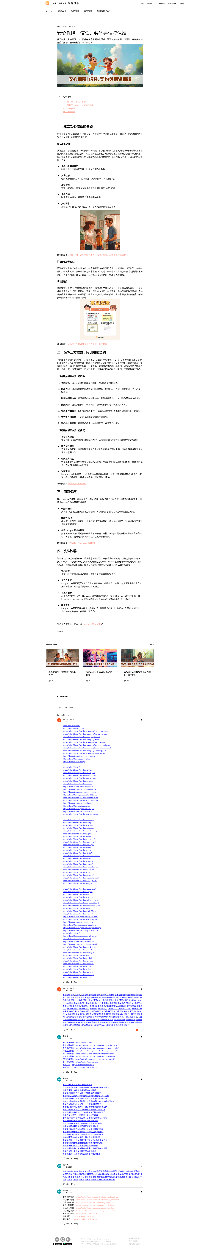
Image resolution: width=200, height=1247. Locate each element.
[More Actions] (141, 720)
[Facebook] (57, 1239)
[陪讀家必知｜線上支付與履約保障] (100, 658)
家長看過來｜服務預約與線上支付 (62, 673)
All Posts (49, 11)
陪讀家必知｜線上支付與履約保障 (99, 673)
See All (151, 644)
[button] (100, 97)
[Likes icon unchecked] (64, 982)
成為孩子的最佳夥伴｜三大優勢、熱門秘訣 (137, 673)
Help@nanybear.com (101, 1239)
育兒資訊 (88, 11)
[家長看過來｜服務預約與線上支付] (62, 658)
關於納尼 (62, 11)
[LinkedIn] (68, 1239)
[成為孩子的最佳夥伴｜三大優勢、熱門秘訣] (137, 658)
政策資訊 (75, 11)
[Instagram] (62, 1239)
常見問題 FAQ (103, 11)
